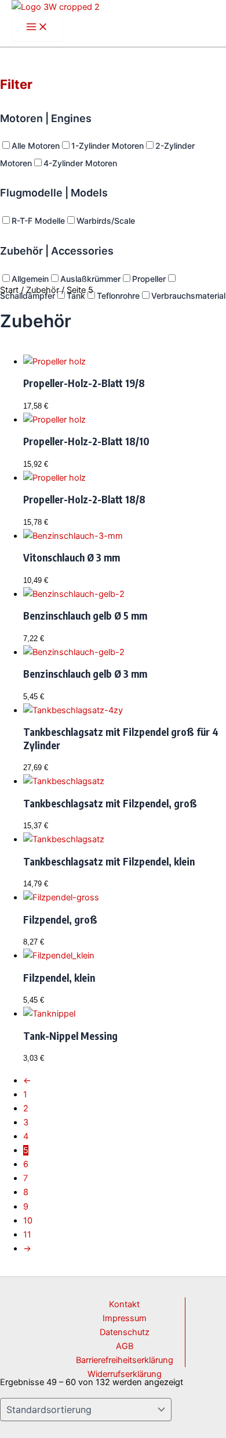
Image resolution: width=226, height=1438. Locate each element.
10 (27, 1220)
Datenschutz (125, 1332)
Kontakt (124, 1304)
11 (27, 1234)
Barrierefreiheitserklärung (124, 1360)
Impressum (125, 1318)
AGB (124, 1346)
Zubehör (42, 290)
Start (9, 290)
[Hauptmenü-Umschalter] (37, 27)
